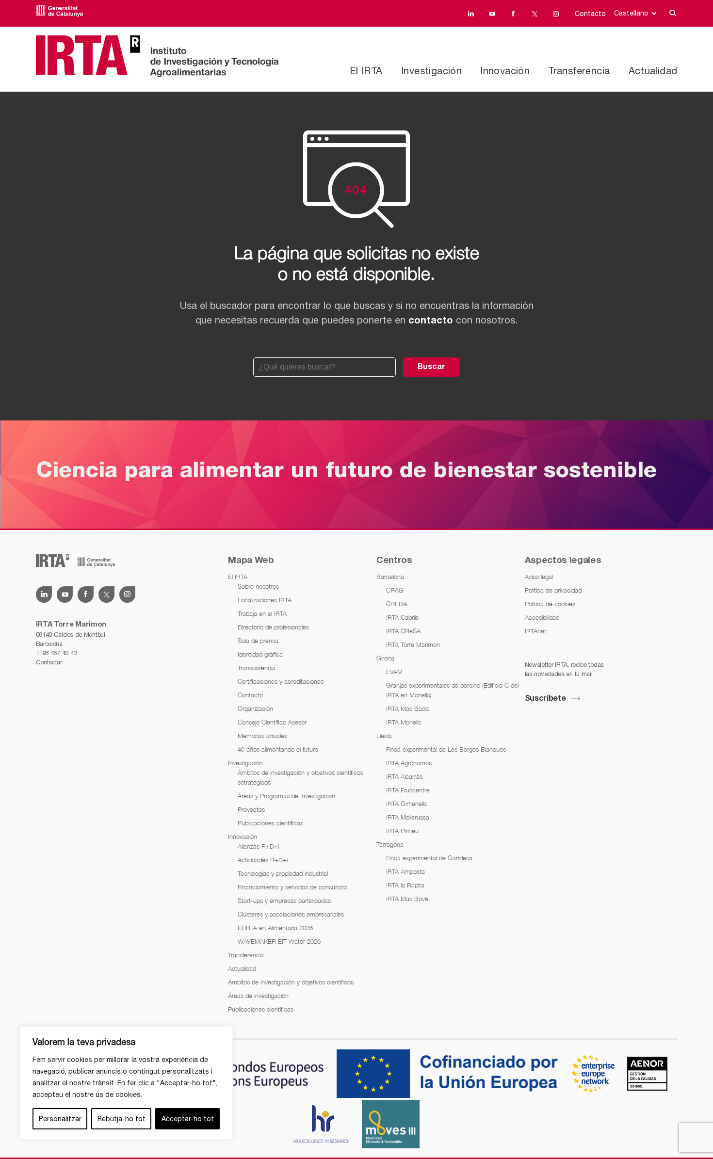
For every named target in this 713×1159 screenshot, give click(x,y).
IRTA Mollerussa (407, 817)
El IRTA (366, 70)
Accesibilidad (542, 617)
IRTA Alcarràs (404, 776)
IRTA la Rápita (405, 885)
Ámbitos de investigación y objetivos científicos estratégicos (300, 777)
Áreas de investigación (258, 995)
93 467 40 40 (59, 653)
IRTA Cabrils (402, 617)
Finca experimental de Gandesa (429, 858)
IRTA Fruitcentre (408, 790)
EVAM (394, 672)
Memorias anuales (262, 736)
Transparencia (256, 668)
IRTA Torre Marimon (413, 644)
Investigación (431, 70)
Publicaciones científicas (270, 823)
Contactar (49, 662)
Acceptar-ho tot (188, 1119)
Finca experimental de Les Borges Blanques (446, 749)
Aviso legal (539, 576)
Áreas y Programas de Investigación (286, 796)
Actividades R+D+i (263, 860)
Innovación (505, 70)
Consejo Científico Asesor (272, 722)
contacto (430, 321)
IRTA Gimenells (406, 803)
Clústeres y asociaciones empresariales (291, 914)
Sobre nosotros (258, 586)
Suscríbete (545, 698)
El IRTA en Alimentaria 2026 (275, 928)
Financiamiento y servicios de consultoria (293, 887)
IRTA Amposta (405, 871)
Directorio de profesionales (273, 627)
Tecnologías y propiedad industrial (283, 873)
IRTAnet (535, 631)
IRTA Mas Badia (408, 708)
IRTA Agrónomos (409, 763)
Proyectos (251, 809)
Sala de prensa (258, 640)
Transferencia (579, 70)
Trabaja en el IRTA (262, 613)
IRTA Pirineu (402, 831)
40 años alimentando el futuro (278, 749)
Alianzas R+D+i (258, 846)
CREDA (396, 604)
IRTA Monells (403, 722)
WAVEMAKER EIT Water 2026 (279, 941)
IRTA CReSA (403, 631)
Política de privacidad (553, 590)
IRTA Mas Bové (407, 898)
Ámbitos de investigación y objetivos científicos (291, 982)
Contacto (590, 13)
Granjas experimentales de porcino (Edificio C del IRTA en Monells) (452, 690)
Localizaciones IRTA (265, 600)
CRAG (395, 590)
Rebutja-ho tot (121, 1119)
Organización (255, 708)
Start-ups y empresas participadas (284, 900)
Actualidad (653, 70)
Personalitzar (60, 1119)
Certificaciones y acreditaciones (281, 681)
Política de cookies (550, 604)
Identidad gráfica (260, 654)
